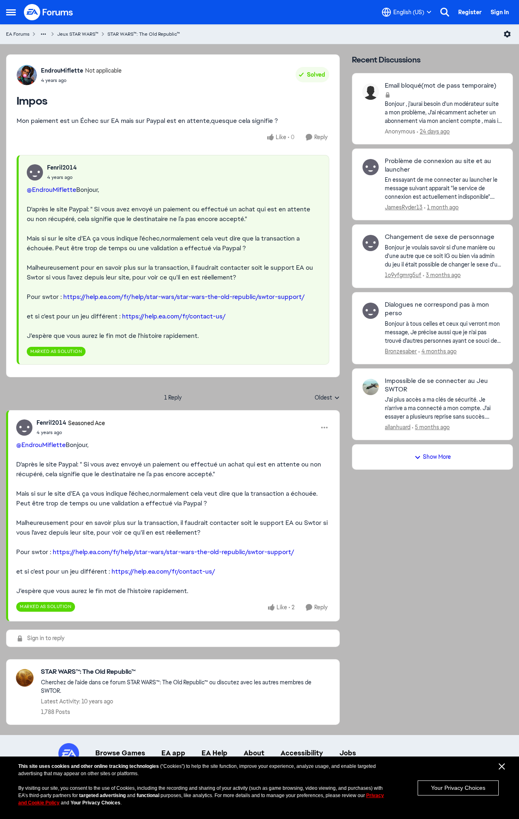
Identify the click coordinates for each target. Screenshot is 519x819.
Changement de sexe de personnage (439, 237)
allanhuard (397, 427)
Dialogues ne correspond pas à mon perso (437, 309)
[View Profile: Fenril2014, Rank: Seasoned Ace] (24, 427)
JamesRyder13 (403, 207)
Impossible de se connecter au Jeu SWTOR (436, 385)
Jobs (347, 752)
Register (470, 12)
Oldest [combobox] (327, 398)
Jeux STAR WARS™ (78, 34)
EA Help (214, 752)
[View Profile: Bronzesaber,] (370, 311)
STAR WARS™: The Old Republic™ (143, 34)
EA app (173, 752)
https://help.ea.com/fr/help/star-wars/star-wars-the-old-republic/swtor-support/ (184, 296)
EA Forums (18, 34)
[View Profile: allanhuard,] (370, 387)
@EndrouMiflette (51, 189)
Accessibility (302, 752)
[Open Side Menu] (11, 12)
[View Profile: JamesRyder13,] (370, 167)
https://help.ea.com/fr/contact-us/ (174, 316)
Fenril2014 (62, 167)
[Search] (445, 12)
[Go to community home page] (48, 12)
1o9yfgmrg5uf (403, 275)
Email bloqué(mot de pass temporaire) (440, 86)
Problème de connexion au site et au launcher (438, 165)
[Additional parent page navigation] (43, 34)
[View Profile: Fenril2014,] (35, 172)
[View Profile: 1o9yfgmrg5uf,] (370, 243)
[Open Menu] (507, 34)
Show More (437, 456)
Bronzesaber (401, 351)
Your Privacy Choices (458, 788)
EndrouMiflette (62, 70)
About (254, 752)
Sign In (500, 12)
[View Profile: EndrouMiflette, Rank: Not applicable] (27, 75)
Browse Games (120, 752)
